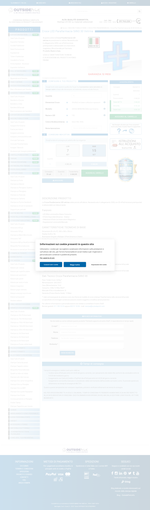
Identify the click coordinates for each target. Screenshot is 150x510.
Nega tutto (75, 264)
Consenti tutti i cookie (51, 264)
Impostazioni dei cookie (99, 264)
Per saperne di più (47, 258)
